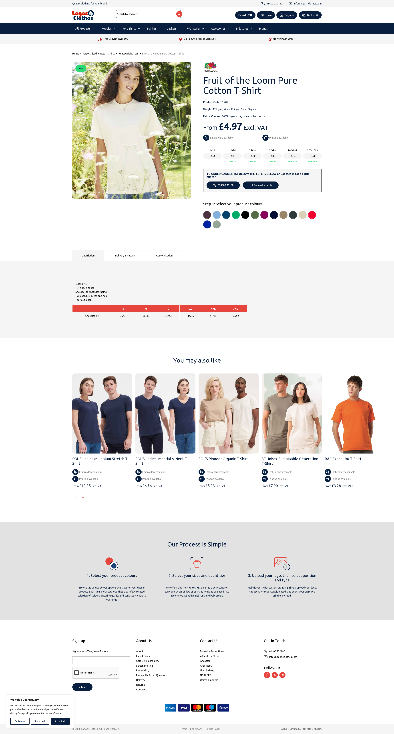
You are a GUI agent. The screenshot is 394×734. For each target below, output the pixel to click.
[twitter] (275, 675)
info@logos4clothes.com (283, 656)
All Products (82, 28)
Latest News (143, 656)
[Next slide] (83, 497)
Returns (140, 684)
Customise (20, 721)
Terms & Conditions (191, 729)
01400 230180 (225, 185)
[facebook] (267, 675)
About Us (141, 651)
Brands (263, 28)
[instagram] (282, 675)
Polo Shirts (129, 28)
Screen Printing (144, 665)
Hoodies (106, 28)
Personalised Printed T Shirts (99, 53)
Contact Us (142, 689)
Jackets (171, 28)
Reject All (40, 721)
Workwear (193, 28)
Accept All (60, 721)
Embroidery (142, 670)
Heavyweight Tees (129, 53)
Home (75, 53)
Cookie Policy (212, 729)
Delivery (140, 680)
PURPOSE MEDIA (312, 729)
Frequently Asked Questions (151, 675)
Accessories (218, 28)
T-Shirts (151, 28)
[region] (40, 711)
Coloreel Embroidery (147, 660)
